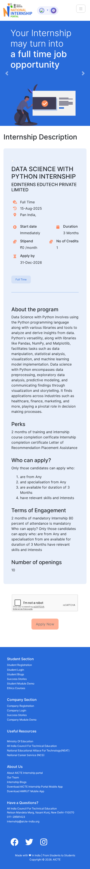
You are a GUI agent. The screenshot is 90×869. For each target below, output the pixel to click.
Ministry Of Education (20, 741)
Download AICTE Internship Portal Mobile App (35, 786)
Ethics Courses (16, 688)
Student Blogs (15, 674)
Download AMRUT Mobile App (25, 791)
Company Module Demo (21, 719)
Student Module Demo (20, 683)
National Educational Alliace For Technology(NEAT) (38, 750)
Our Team (13, 777)
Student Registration (19, 665)
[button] (7, 73)
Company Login (16, 710)
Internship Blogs (16, 782)
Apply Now (45, 624)
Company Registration (20, 705)
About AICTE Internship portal (25, 772)
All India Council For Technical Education (32, 746)
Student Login (15, 669)
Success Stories (17, 679)
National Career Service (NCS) (25, 755)
